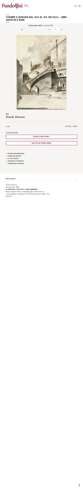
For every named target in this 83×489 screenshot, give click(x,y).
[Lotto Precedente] (49, 29)
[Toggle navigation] (76, 6)
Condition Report (14, 156)
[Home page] (15, 5)
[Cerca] (79, 6)
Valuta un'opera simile (41, 143)
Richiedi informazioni (15, 153)
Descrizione (10, 179)
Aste (7, 15)
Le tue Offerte (13, 158)
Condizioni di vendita (15, 163)
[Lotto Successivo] (61, 29)
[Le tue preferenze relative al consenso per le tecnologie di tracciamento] (79, 485)
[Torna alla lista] (34, 29)
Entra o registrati (41, 137)
